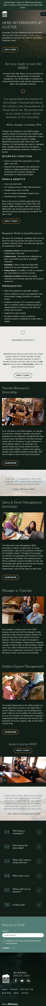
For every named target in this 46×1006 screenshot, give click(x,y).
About (5, 989)
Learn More (10, 463)
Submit (6, 948)
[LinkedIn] (28, 980)
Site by (5, 1004)
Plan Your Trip (26, 989)
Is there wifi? (14, 905)
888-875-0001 (21, 975)
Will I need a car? (16, 876)
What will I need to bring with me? (17, 861)
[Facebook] (15, 980)
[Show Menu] (43, 14)
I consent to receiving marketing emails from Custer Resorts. (23, 942)
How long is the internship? (16, 847)
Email (4, 931)
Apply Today (11, 221)
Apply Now (10, 49)
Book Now (6, 993)
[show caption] (5, 780)
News (16, 993)
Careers (13, 989)
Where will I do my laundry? (17, 890)
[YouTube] (22, 980)
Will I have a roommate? (14, 832)
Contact (25, 993)
